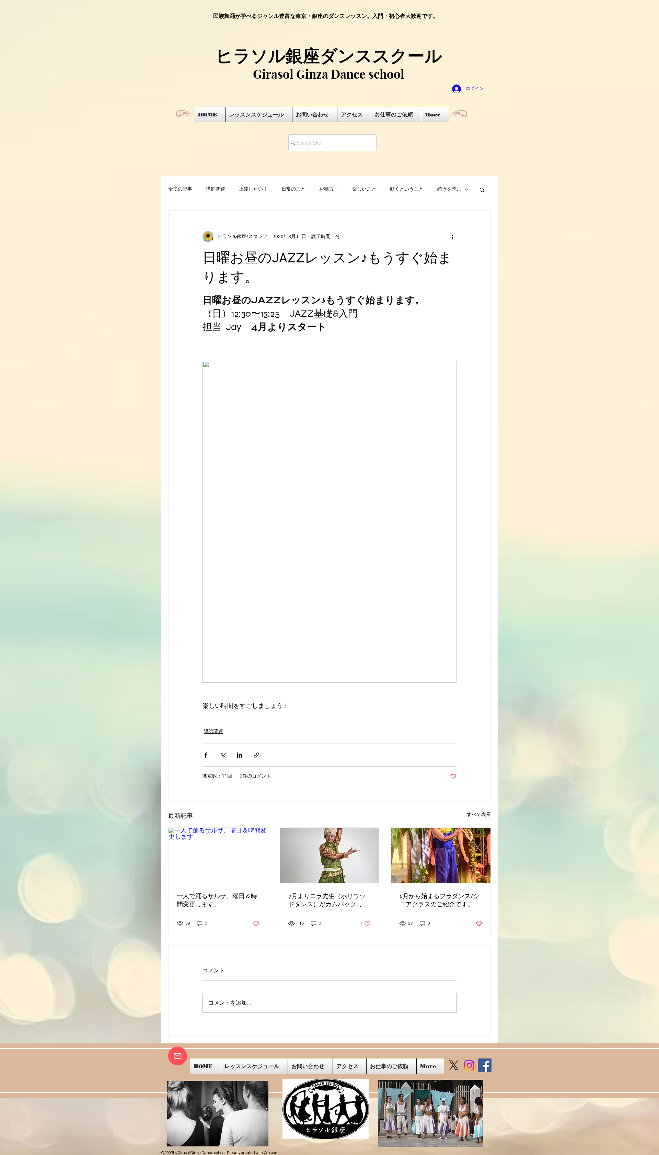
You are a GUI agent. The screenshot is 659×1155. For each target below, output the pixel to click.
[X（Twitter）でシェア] (222, 755)
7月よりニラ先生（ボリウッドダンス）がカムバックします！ (328, 900)
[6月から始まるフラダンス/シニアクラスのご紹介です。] (440, 855)
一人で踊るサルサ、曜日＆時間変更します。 (217, 900)
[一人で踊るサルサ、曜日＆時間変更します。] (218, 855)
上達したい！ (253, 189)
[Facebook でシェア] (206, 755)
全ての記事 (180, 189)
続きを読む (449, 189)
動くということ (407, 189)
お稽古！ (328, 189)
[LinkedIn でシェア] (239, 755)
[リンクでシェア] (256, 755)
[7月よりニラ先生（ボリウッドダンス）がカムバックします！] (329, 855)
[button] (482, 189)
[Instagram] (469, 1065)
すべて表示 (479, 814)
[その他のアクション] (452, 237)
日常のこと (293, 189)
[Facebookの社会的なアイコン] (485, 1065)
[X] (454, 1065)
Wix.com (271, 1153)
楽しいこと (364, 189)
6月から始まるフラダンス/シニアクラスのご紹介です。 (439, 900)
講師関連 (215, 189)
